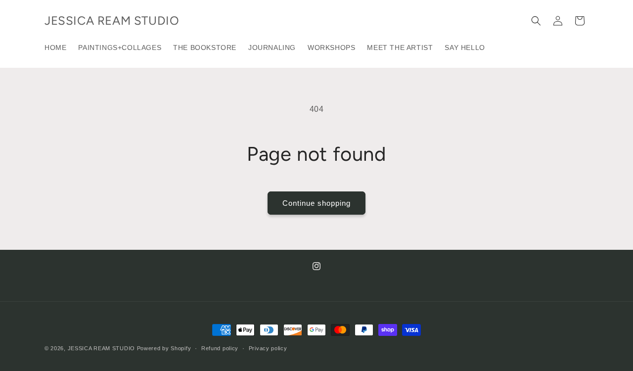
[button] (536, 21)
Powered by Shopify (164, 348)
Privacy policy (268, 348)
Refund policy (219, 348)
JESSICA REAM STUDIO (101, 348)
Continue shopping (316, 203)
